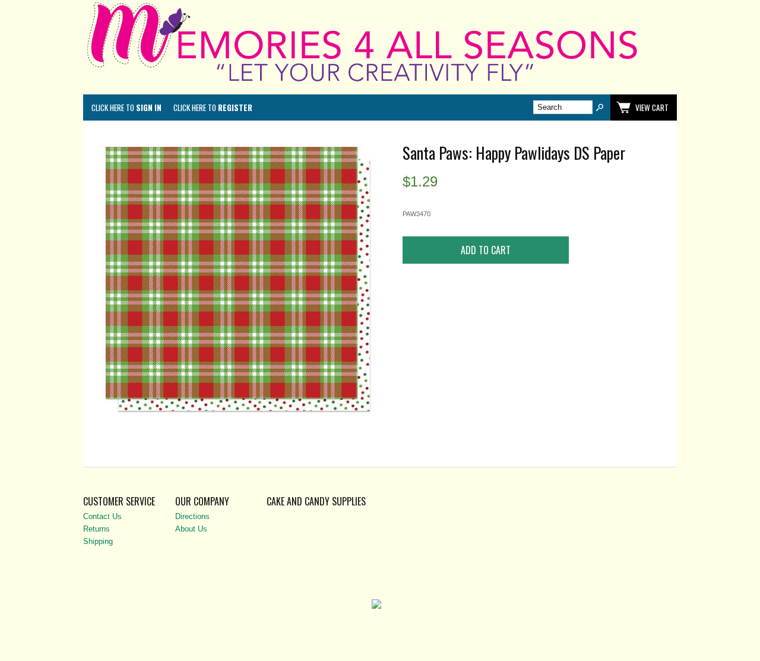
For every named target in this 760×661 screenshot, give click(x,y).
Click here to (126, 107)
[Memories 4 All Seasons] (380, 84)
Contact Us (102, 516)
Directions (192, 516)
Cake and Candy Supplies (316, 501)
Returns (96, 528)
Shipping (98, 541)
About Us (191, 528)
